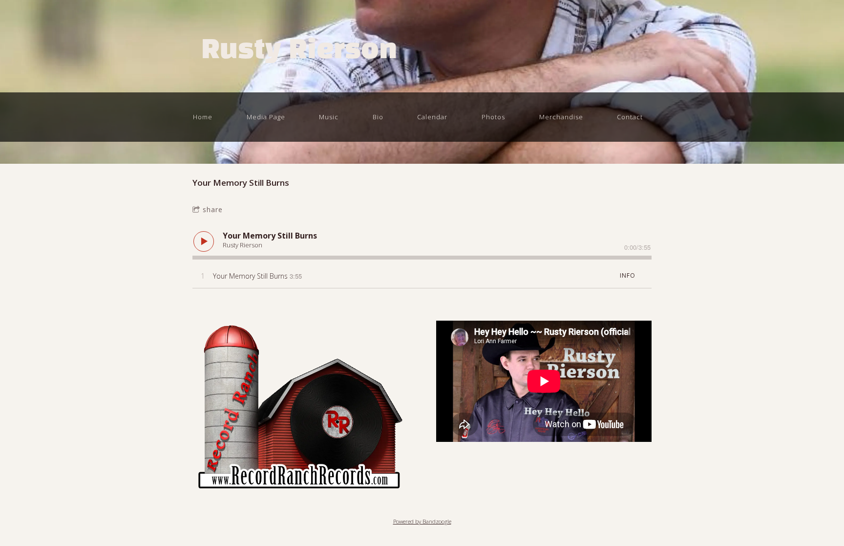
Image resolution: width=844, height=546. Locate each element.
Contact (630, 116)
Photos (493, 116)
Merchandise (561, 116)
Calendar (432, 116)
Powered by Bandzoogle (422, 521)
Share (213, 209)
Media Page (266, 116)
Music (328, 116)
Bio (378, 116)
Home (202, 116)
